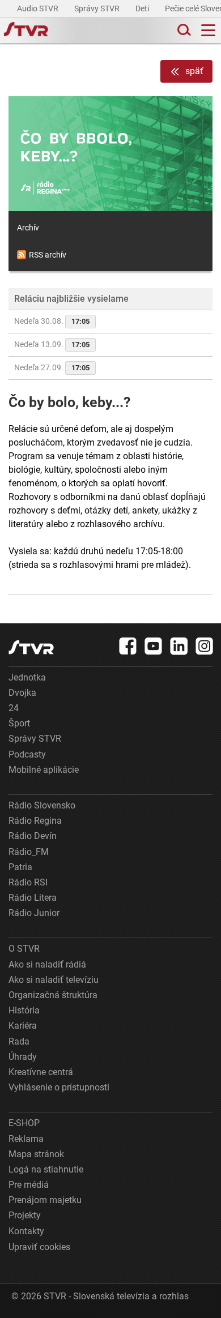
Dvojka (22, 692)
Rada (18, 1041)
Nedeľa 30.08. (52, 321)
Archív (28, 227)
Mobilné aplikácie (43, 769)
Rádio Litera (32, 897)
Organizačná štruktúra (52, 995)
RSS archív (47, 254)
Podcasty (27, 754)
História (24, 1010)
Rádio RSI (28, 882)
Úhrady (22, 1056)
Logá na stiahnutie (45, 1169)
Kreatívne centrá (40, 1072)
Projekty (24, 1215)
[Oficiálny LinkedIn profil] (179, 646)
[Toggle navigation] (208, 30)
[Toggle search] (183, 30)
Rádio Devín (32, 836)
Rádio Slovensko (41, 805)
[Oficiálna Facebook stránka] (128, 646)
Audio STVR (38, 8)
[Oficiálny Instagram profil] (204, 646)
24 (13, 708)
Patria (20, 867)
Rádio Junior (34, 913)
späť (194, 71)
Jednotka (27, 677)
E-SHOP (24, 1123)
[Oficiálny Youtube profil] (153, 646)
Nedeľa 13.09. (52, 344)
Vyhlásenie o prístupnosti (58, 1087)
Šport (19, 723)
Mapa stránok (36, 1154)
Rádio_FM (28, 851)
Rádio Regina (35, 820)
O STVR (24, 948)
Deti (143, 8)
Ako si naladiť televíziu (53, 979)
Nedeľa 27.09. (52, 367)
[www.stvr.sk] (31, 647)
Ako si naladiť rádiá (47, 964)
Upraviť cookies (39, 1247)
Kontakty (26, 1231)
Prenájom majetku (45, 1200)
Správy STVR (97, 8)
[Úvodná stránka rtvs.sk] (26, 30)
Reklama (26, 1138)
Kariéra (22, 1025)
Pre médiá (28, 1184)
